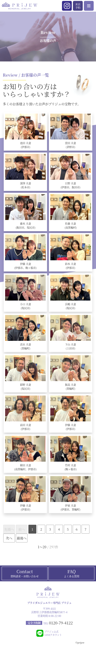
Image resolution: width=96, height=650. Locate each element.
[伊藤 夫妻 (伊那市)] (70, 408)
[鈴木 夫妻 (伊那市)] (70, 247)
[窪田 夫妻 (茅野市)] (70, 126)
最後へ (22, 538)
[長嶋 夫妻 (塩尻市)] (70, 288)
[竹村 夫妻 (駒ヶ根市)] (70, 449)
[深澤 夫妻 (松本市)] (25, 167)
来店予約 (77, 5)
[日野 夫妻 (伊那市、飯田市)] (70, 167)
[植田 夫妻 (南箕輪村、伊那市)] (25, 449)
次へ (9, 538)
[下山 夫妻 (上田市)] (70, 328)
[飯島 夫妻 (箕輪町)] (70, 368)
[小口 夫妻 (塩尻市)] (25, 288)
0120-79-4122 (61, 623)
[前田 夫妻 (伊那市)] (25, 408)
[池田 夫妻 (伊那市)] (25, 126)
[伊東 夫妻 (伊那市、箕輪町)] (70, 489)
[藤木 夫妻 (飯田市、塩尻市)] (25, 207)
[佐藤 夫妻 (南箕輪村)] (70, 207)
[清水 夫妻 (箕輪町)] (25, 328)
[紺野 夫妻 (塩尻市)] (25, 368)
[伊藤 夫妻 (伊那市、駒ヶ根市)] (25, 247)
